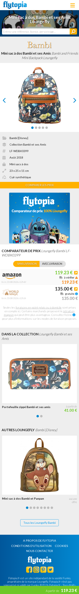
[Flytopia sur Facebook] (29, 569)
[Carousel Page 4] (43, 127)
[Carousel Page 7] (48, 508)
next (70, 101)
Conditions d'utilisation (31, 546)
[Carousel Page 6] (45, 508)
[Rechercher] (73, 31)
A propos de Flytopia (39, 540)
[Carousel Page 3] (39, 127)
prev (8, 101)
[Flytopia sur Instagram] (36, 569)
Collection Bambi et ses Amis (28, 144)
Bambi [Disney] (19, 138)
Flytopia (15, 5)
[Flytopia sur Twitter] (50, 569)
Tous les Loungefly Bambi (39, 522)
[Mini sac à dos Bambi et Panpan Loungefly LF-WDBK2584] (40, 465)
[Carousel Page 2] (36, 127)
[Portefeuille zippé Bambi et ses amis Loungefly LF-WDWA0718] (40, 373)
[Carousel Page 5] (46, 127)
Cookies (61, 546)
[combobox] (36, 31)
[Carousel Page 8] (52, 508)
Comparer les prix (40, 185)
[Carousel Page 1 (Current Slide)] (32, 127)
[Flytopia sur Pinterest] (43, 569)
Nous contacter (39, 551)
